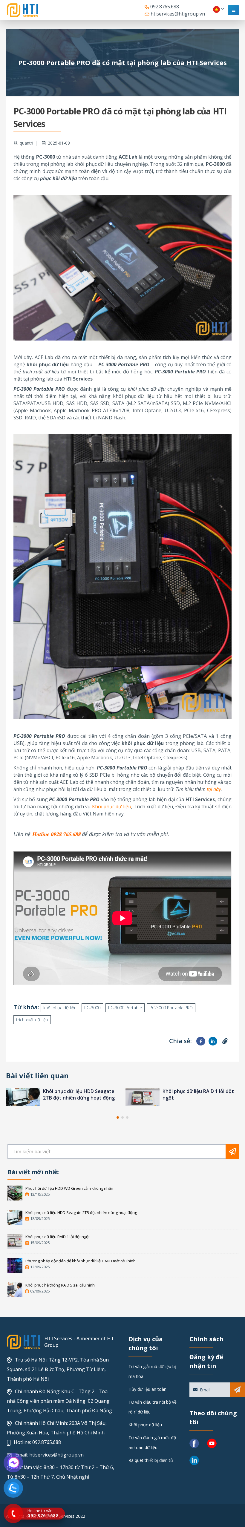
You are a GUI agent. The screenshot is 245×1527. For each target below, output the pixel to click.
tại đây (214, 789)
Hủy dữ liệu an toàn (147, 1389)
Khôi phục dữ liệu (111, 806)
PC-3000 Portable (125, 1008)
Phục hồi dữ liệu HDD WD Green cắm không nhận (69, 1188)
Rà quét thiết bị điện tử (150, 1460)
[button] (117, 1117)
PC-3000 (92, 1008)
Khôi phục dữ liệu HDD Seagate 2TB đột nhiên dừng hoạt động (81, 1212)
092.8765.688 (164, 6)
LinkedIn (213, 1041)
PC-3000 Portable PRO (171, 1008)
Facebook (200, 1041)
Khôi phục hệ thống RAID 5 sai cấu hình (60, 1285)
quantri (26, 143)
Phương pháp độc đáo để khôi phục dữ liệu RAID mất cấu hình (198, 1094)
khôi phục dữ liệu (59, 1008)
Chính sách (206, 1339)
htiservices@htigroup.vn (177, 13)
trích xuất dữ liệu (32, 1019)
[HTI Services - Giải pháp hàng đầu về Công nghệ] (22, 10)
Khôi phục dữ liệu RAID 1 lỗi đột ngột (57, 1236)
